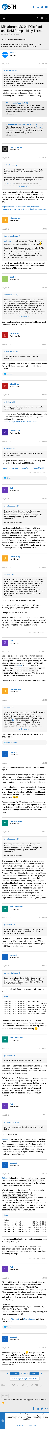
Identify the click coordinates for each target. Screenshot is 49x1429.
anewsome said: (10, 295)
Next (33, 1374)
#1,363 (44, 229)
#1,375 (44, 966)
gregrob (13, 752)
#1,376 (44, 1048)
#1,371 (44, 700)
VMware (38, 127)
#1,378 (44, 1174)
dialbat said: (8, 402)
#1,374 (44, 917)
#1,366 (44, 395)
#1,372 (44, 763)
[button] (3, 18)
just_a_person (16, 147)
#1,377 (44, 1115)
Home (41, 1400)
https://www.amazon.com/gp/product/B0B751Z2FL (23, 468)
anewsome (15, 430)
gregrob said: (8, 925)
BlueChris (14, 333)
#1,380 (44, 1348)
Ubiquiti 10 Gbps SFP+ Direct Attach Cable (19, 421)
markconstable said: (11, 973)
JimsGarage (15, 218)
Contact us (6, 1400)
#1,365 (44, 344)
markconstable (16, 821)
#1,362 (44, 158)
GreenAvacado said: (11, 236)
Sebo (12, 488)
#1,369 (44, 567)
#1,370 (44, 651)
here (20, 666)
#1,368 (44, 499)
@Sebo (5, 1178)
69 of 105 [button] (24, 1374)
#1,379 (44, 1278)
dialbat (13, 277)
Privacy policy (28, 1400)
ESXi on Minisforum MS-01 (17, 103)
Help (36, 1400)
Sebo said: (7, 574)
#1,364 (44, 288)
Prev (15, 1374)
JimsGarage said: (10, 506)
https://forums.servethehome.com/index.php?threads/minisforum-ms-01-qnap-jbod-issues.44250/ (24, 208)
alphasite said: (9, 71)
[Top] (45, 1400)
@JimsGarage (9, 241)
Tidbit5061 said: (9, 165)
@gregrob (6, 1139)
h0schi (13, 53)
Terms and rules (16, 1400)
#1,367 (44, 441)
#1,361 (44, 63)
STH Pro (5, 1396)
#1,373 (44, 832)
